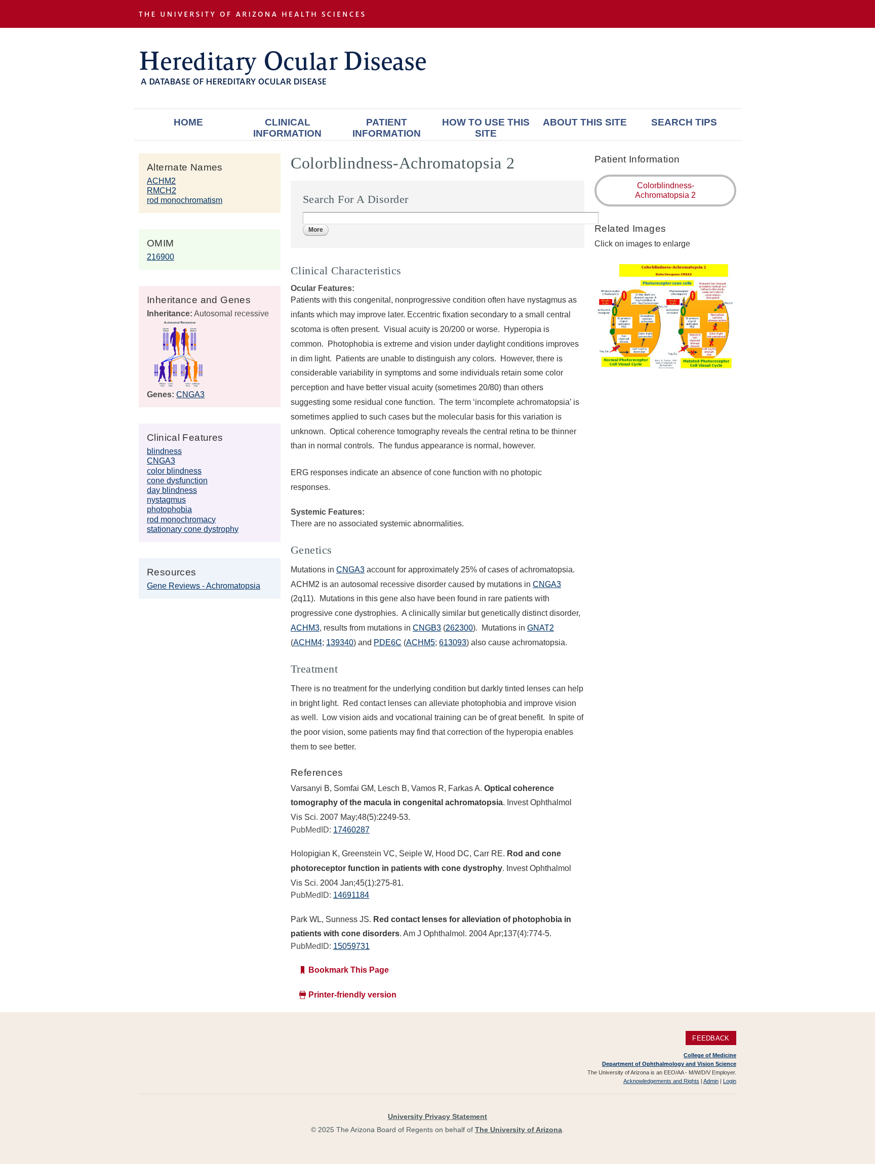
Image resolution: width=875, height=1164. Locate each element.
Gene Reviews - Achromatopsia (203, 585)
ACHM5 (420, 642)
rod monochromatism (184, 200)
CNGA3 (190, 394)
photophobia (169, 509)
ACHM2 (161, 181)
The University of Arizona (518, 1130)
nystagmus (166, 499)
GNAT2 (540, 627)
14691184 (351, 895)
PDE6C (388, 642)
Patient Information (386, 128)
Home (188, 122)
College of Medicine (710, 1055)
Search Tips (684, 122)
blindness (164, 451)
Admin (711, 1081)
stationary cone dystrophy (192, 529)
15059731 (351, 946)
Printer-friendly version (352, 994)
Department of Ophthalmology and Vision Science (669, 1064)
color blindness (174, 471)
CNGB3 (427, 627)
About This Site (585, 122)
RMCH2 (161, 190)
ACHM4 (307, 642)
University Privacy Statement (437, 1116)
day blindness (172, 490)
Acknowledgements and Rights (661, 1081)
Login (729, 1081)
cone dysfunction (177, 480)
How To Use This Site (486, 128)
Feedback (710, 1038)
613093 (452, 642)
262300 (459, 627)
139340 (339, 642)
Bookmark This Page (348, 970)
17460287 (351, 829)
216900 (160, 257)
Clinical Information (287, 128)
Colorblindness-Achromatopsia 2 (665, 190)
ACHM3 (305, 627)
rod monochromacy (181, 519)
